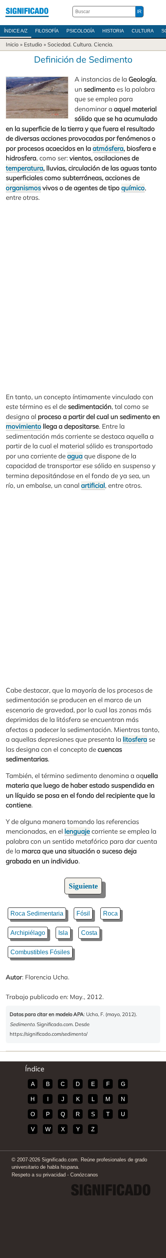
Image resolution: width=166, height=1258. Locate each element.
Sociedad (58, 44)
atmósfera (108, 148)
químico (133, 188)
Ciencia (103, 44)
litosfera (135, 739)
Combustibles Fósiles (40, 952)
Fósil (83, 913)
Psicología (80, 31)
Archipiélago (27, 932)
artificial (93, 485)
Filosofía (47, 31)
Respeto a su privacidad (39, 1175)
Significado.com (27, 11)
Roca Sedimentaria (36, 913)
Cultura (143, 31)
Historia (113, 31)
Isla (63, 932)
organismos (23, 188)
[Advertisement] (83, 297)
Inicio (12, 44)
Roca (110, 913)
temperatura (24, 168)
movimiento (23, 426)
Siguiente (83, 886)
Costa (89, 932)
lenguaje (77, 831)
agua (75, 456)
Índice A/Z (15, 31)
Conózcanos (84, 1175)
